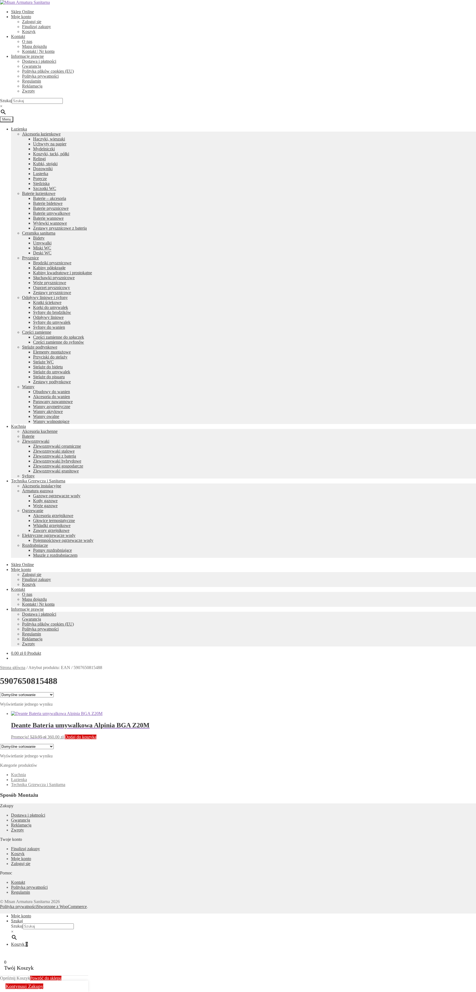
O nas (27, 41)
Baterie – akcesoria (49, 198)
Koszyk (29, 31)
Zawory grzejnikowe (51, 530)
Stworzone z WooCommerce (62, 906)
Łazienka (19, 129)
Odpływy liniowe (48, 317)
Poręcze (40, 178)
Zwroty (28, 91)
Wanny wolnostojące (51, 421)
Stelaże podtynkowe (39, 347)
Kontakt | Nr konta (38, 51)
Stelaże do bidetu (48, 367)
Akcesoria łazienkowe (41, 134)
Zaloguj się (31, 21)
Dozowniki (43, 168)
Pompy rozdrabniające (52, 550)
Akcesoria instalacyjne (41, 485)
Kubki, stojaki (45, 163)
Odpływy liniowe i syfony (45, 297)
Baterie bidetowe (48, 203)
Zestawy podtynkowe (52, 381)
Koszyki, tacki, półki (51, 153)
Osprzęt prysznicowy (51, 287)
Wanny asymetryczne (51, 406)
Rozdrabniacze (35, 545)
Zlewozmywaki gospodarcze (58, 466)
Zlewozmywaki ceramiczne (57, 446)
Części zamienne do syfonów (58, 342)
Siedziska (41, 183)
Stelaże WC (43, 362)
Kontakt (18, 36)
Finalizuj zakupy (36, 26)
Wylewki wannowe (50, 223)
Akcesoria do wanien (51, 396)
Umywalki (42, 243)
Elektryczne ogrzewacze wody (48, 535)
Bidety (39, 238)
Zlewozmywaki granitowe (56, 471)
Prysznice (30, 258)
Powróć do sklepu (45, 978)
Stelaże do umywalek (51, 371)
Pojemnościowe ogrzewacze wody (63, 540)
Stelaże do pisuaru (49, 376)
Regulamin (31, 81)
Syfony (28, 476)
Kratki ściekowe (47, 302)
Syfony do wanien (49, 327)
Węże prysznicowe (49, 282)
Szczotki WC (44, 188)
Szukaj (6, 100)
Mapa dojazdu (34, 46)
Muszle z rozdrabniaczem (55, 555)
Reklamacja (32, 86)
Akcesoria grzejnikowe (53, 515)
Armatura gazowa (37, 490)
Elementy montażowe (52, 352)
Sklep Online (22, 11)
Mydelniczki (44, 148)
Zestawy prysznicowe (52, 292)
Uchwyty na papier (49, 144)
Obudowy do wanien (51, 391)
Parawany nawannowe (53, 401)
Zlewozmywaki (35, 441)
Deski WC (42, 253)
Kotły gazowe (45, 500)
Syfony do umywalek (52, 322)
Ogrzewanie (32, 510)
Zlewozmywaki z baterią (54, 456)
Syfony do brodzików (52, 312)
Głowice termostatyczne (54, 520)
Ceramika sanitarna (38, 233)
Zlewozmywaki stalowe (54, 451)
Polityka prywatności (40, 76)
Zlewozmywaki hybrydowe (57, 461)
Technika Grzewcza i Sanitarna (38, 481)
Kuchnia (18, 426)
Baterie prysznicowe (51, 208)
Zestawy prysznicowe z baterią (60, 228)
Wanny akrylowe (48, 411)
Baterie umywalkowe (51, 213)
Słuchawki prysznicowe (54, 277)
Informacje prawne (27, 56)
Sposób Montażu (19, 795)
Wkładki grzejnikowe (52, 525)
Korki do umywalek (50, 307)
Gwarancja (31, 66)
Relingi (39, 158)
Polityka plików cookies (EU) (48, 71)
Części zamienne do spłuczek (58, 337)
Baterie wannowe (48, 218)
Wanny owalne (46, 416)
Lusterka (40, 173)
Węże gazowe (45, 505)
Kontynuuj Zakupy (24, 986)
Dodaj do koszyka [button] (80, 737)
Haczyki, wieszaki (49, 139)
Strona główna (12, 667)
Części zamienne (36, 332)
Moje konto (21, 16)
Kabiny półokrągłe (49, 267)
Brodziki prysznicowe (52, 262)
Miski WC (42, 248)
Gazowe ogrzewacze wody (56, 495)
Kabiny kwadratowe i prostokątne (62, 272)
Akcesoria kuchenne (40, 431)
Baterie (28, 436)
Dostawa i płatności (39, 61)
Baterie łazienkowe (38, 193)
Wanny (28, 386)
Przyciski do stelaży (50, 357)
